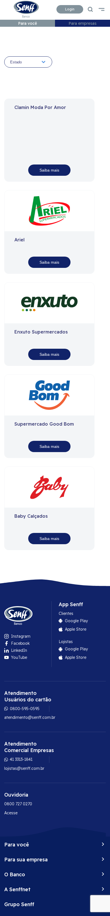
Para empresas (82, 23)
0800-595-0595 (24, 708)
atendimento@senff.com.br (29, 717)
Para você (27, 23)
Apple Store (75, 629)
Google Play (76, 620)
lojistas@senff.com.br (24, 768)
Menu (101, 9)
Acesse (10, 812)
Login (69, 9)
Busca (90, 9)
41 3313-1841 (20, 759)
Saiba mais (49, 170)
